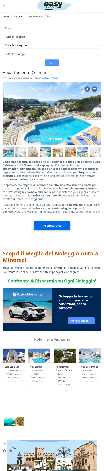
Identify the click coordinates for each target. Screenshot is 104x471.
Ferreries (19, 16)
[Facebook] (4, 451)
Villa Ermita (36, 366)
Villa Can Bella (12, 366)
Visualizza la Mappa (49, 78)
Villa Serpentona (89, 366)
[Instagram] (10, 451)
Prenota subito (79, 321)
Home (6, 16)
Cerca (52, 63)
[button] (94, 138)
